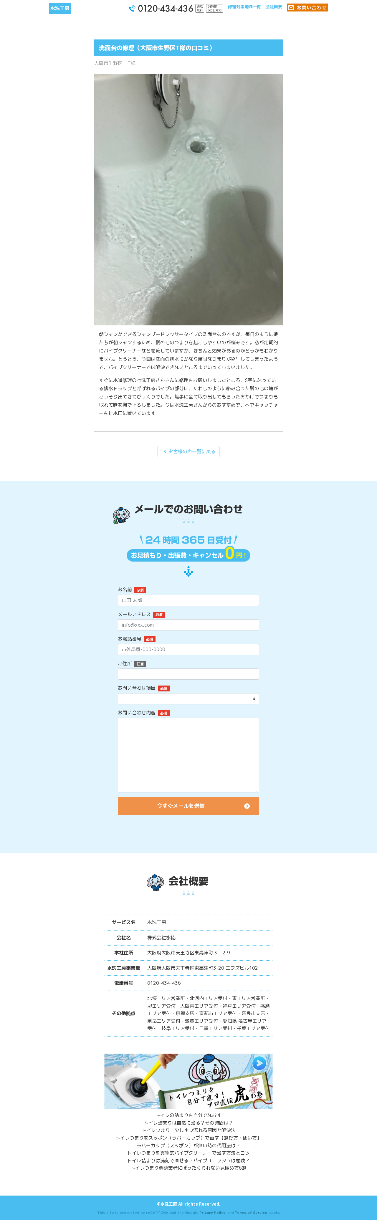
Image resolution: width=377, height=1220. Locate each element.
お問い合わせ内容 (137, 712)
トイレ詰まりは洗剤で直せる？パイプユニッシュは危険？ (188, 1160)
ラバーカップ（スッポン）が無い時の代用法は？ (188, 1145)
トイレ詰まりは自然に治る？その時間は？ (188, 1123)
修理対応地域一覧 (244, 6)
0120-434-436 (164, 983)
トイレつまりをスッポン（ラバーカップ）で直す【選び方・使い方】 (188, 1138)
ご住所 (125, 663)
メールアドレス (134, 614)
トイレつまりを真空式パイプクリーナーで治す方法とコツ (188, 1153)
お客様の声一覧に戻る (188, 451)
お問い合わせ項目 (137, 688)
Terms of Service (251, 1212)
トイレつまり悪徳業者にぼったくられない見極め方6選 (188, 1168)
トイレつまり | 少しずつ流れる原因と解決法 (189, 1130)
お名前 (125, 589)
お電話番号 (129, 638)
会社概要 (274, 6)
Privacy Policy (212, 1212)
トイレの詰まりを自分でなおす (188, 1115)
